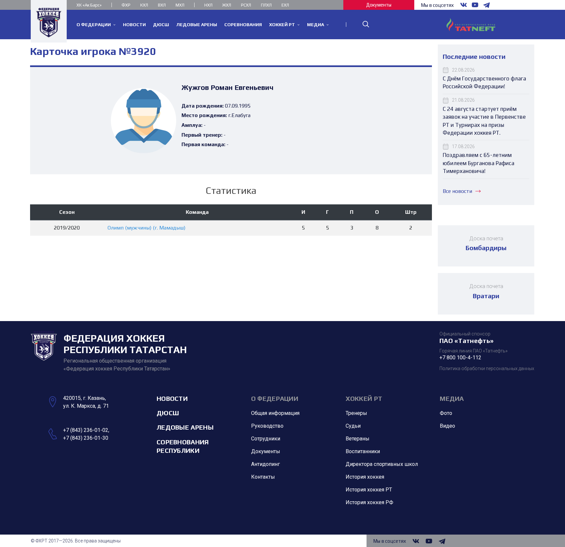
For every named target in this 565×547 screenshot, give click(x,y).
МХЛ (180, 5)
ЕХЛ (285, 5)
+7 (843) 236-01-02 (85, 430)
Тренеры (356, 413)
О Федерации (274, 398)
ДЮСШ (168, 413)
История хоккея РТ (369, 490)
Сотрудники (265, 439)
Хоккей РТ (364, 398)
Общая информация (275, 413)
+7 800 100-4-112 (460, 357)
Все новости (457, 191)
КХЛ (144, 5)
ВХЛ (162, 5)
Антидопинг (265, 464)
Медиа (452, 398)
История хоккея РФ (369, 502)
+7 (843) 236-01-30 (85, 438)
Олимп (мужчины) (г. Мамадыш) (146, 228)
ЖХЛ (226, 5)
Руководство (267, 426)
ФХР (126, 5)
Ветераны (357, 439)
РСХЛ (246, 5)
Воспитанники (363, 451)
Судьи (353, 426)
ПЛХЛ (266, 5)
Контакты (263, 477)
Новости (172, 398)
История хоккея (365, 477)
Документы (378, 5)
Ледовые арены (185, 427)
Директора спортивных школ (382, 464)
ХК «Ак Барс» (89, 5)
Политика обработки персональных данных (486, 368)
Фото (446, 413)
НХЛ (208, 5)
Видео (447, 426)
